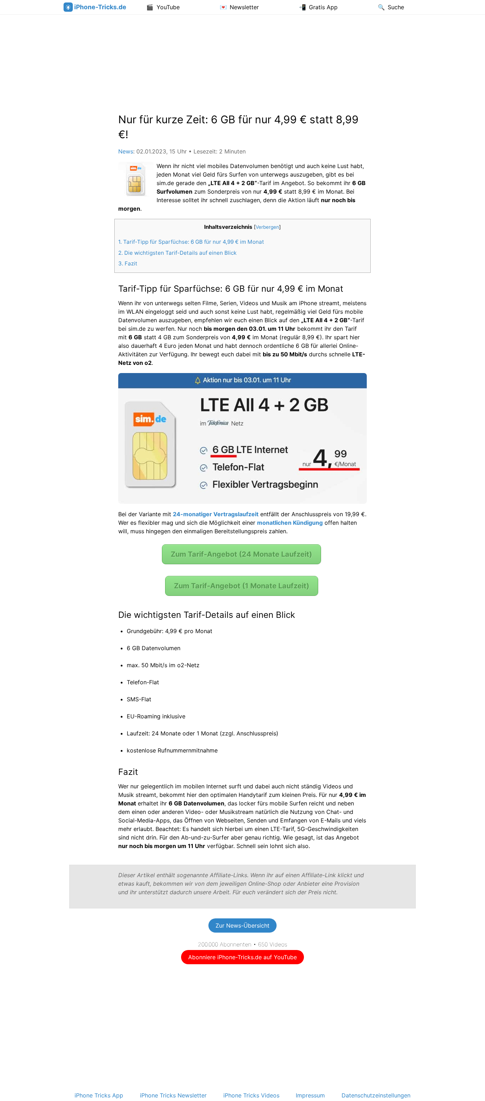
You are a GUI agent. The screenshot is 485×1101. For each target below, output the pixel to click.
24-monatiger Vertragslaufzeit (215, 514)
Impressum (310, 1095)
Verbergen (267, 227)
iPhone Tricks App (99, 1095)
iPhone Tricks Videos (251, 1095)
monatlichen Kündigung (290, 522)
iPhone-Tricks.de (100, 7)
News (125, 151)
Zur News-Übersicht (242, 925)
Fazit (127, 263)
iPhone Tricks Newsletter (173, 1095)
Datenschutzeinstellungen (376, 1095)
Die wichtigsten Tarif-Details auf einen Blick (177, 252)
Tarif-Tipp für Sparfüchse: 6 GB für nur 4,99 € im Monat (191, 241)
